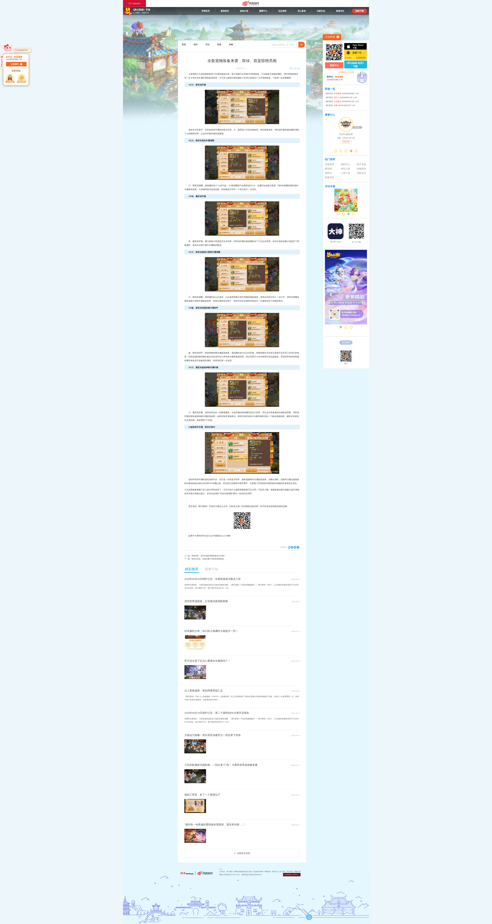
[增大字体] (298, 68)
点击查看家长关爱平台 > (291, 875)
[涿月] (10, 78)
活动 (207, 44)
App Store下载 (355, 46)
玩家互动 (321, 11)
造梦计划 (211, 569)
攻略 (231, 44)
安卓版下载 (355, 53)
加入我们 (282, 871)
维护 (196, 44)
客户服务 (230, 871)
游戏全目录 (136, 3)
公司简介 (222, 871)
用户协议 (290, 871)
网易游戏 (268, 871)
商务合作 (275, 871)
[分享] (309, 917)
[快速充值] (334, 65)
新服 (362, 77)
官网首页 (206, 11)
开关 (332, 37)
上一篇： (205, 556)
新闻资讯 (225, 11)
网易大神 (297, 871)
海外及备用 (361, 58)
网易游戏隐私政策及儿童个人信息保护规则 (248, 871)
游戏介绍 (244, 11)
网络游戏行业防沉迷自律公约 (252, 875)
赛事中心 (263, 11)
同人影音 (302, 11)
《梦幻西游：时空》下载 (355, 64)
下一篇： (204, 559)
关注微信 (346, 342)
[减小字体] (295, 68)
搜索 (301, 44)
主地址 (349, 58)
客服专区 (340, 11)
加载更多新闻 (243, 853)
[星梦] (22, 78)
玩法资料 (282, 11)
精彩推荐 (191, 569)
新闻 (184, 44)
